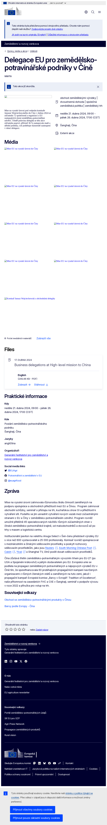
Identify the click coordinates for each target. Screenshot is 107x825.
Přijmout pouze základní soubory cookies (36, 817)
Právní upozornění (44, 774)
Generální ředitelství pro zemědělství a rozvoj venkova (31, 681)
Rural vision (10, 735)
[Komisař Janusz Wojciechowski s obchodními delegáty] (53, 315)
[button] (24, 385)
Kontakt (69, 763)
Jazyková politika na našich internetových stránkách (58, 768)
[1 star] (7, 629)
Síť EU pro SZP (12, 718)
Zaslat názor (42, 629)
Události (33, 51)
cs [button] (86, 12)
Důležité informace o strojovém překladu (68, 34)
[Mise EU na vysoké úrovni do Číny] (28, 165)
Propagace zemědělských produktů (22, 729)
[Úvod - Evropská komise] (12, 11)
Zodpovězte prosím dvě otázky (47, 29)
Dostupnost (64, 774)
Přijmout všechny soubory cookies (32, 809)
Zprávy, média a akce (17, 51)
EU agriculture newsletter (17, 692)
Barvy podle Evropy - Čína (19, 606)
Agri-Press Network (14, 724)
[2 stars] (9, 629)
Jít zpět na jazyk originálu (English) (29, 34)
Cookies (93, 768)
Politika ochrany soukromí (17, 774)
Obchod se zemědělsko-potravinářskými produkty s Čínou (37, 599)
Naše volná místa (13, 686)
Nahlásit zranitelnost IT (16, 768)
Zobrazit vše (44, 338)
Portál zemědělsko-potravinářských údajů (25, 712)
